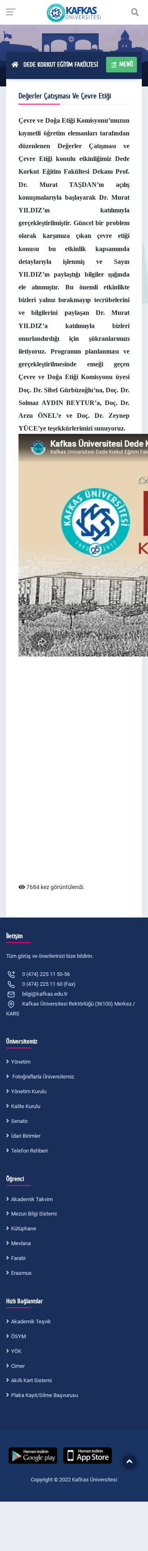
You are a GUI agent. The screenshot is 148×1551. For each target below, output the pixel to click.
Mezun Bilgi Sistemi (34, 1214)
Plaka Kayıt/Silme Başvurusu (44, 1395)
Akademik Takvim (32, 1199)
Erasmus (21, 1273)
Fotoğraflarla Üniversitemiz (42, 1077)
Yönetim (20, 1062)
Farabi (18, 1258)
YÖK (16, 1351)
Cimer (18, 1366)
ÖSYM (18, 1336)
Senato (19, 1121)
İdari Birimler (25, 1136)
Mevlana (21, 1243)
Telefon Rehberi (29, 1151)
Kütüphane (23, 1228)
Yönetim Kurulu (28, 1091)
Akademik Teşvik (31, 1321)
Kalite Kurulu (25, 1106)
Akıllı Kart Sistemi (31, 1380)
